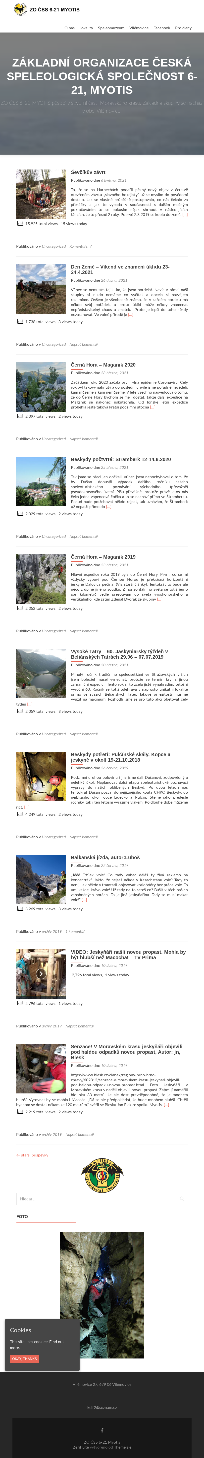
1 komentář (75, 932)
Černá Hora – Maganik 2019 (103, 557)
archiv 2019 (52, 932)
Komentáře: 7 (80, 246)
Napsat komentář (83, 344)
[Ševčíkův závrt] (41, 194)
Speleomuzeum (111, 28)
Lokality (86, 28)
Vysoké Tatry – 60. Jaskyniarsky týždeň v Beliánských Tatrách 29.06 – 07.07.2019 (119, 654)
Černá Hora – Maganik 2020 (103, 365)
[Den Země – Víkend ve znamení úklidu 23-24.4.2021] (41, 289)
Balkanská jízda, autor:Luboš (105, 857)
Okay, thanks (24, 1359)
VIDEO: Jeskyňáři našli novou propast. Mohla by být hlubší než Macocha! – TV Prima (128, 954)
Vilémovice (139, 28)
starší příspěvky (32, 1155)
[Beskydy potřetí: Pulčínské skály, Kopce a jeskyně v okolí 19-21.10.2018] (41, 776)
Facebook (161, 28)
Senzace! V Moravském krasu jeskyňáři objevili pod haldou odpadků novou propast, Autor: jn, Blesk (127, 1052)
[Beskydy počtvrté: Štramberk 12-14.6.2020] (41, 481)
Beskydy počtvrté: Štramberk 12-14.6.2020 (121, 459)
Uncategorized (54, 246)
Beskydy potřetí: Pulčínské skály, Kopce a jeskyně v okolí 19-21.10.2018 (120, 757)
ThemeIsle (122, 1447)
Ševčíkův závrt (88, 172)
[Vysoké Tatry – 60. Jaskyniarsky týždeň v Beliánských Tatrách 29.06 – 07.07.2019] (41, 673)
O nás (69, 28)
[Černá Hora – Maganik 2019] (41, 579)
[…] (185, 215)
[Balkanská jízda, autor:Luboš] (41, 879)
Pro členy (183, 28)
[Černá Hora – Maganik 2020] (41, 387)
